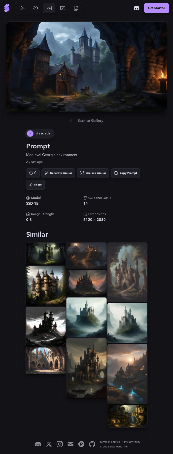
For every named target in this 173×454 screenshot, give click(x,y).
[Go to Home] (7, 8)
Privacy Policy (132, 441)
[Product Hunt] (81, 444)
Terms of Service (110, 441)
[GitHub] (92, 444)
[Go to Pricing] (62, 8)
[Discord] (136, 8)
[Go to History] (35, 8)
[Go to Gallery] (49, 8)
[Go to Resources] (76, 8)
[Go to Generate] (22, 8)
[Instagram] (59, 444)
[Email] (70, 444)
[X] (48, 444)
